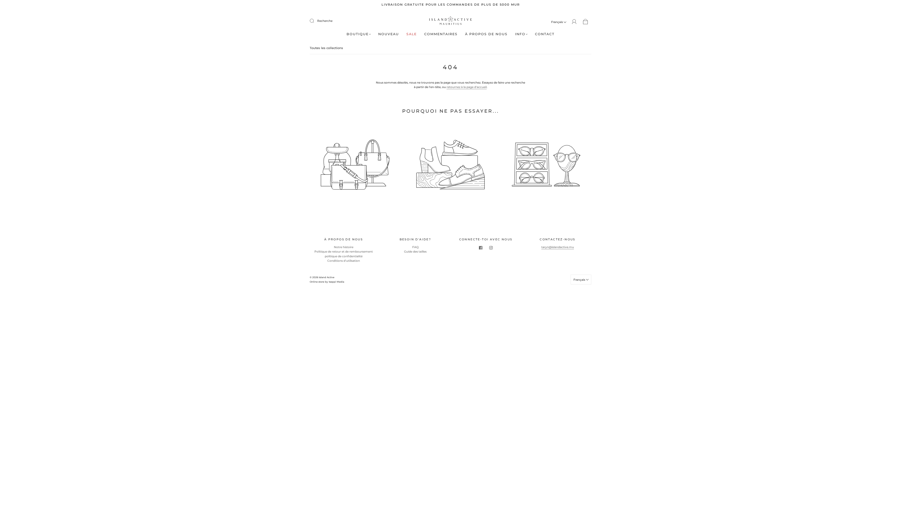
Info (520, 34)
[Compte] (574, 22)
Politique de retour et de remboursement (343, 251)
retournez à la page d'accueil (467, 87)
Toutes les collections (326, 48)
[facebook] (480, 247)
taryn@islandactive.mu (557, 247)
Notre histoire (343, 247)
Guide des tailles (415, 251)
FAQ (415, 247)
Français (557, 22)
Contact (544, 34)
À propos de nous (486, 34)
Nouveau (388, 34)
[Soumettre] (315, 21)
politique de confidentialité (344, 256)
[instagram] (491, 247)
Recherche (324, 21)
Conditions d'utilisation (343, 260)
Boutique (358, 34)
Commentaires (441, 34)
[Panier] (585, 22)
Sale (411, 34)
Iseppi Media (336, 281)
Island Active (326, 277)
